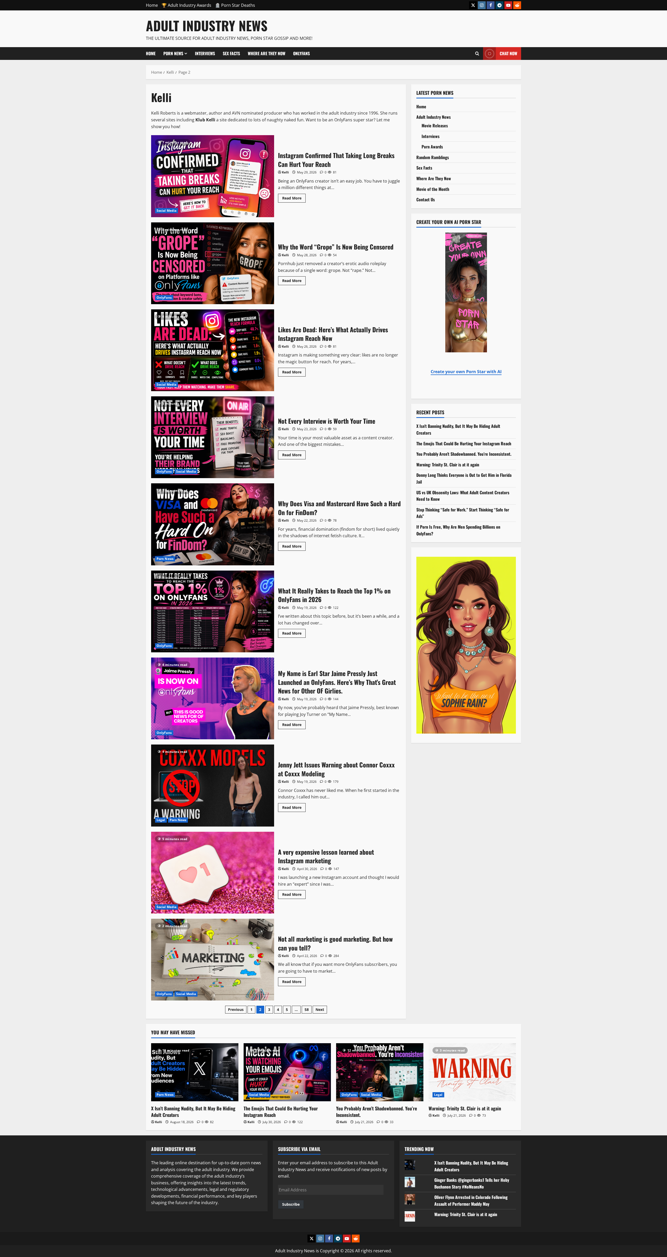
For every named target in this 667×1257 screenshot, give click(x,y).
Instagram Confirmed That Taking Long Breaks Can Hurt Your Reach (212, 176)
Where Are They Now (266, 53)
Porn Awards (432, 146)
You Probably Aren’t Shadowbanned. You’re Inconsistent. (463, 454)
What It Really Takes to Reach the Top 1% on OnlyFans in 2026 (212, 611)
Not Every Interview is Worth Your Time (212, 437)
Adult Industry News (207, 25)
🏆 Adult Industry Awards (186, 5)
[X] (473, 5)
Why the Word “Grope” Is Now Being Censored (212, 263)
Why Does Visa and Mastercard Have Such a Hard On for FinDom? (212, 524)
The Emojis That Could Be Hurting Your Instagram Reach (463, 443)
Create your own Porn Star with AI (466, 371)
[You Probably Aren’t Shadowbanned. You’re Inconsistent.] (379, 1072)
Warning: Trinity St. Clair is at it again (447, 464)
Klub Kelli (205, 120)
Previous (236, 1009)
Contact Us (425, 199)
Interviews (205, 53)
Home (152, 5)
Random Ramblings (432, 157)
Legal (161, 820)
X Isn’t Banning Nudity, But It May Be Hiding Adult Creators (193, 1111)
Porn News (173, 53)
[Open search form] (477, 53)
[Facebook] (491, 5)
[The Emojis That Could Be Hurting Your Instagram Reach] (287, 1072)
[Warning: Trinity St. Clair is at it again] (472, 1072)
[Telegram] (499, 5)
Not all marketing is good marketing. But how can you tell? (212, 959)
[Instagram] (482, 5)
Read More (294, 197)
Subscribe (291, 1204)
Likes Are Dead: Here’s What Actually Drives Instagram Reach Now (212, 350)
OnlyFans (301, 53)
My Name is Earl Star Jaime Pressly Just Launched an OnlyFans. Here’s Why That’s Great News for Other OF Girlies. (212, 698)
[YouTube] (508, 5)
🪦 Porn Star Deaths (235, 5)
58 (307, 1009)
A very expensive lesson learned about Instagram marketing (212, 873)
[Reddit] (517, 5)
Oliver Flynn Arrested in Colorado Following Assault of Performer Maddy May (471, 1200)
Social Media (166, 210)
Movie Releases (435, 125)
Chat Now (508, 53)
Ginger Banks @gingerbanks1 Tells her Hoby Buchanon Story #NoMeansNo (471, 1183)
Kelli (285, 172)
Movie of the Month (432, 189)
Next (320, 1009)
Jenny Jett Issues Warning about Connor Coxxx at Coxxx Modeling (212, 785)
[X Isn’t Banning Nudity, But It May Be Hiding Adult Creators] (194, 1072)
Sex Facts (231, 53)
